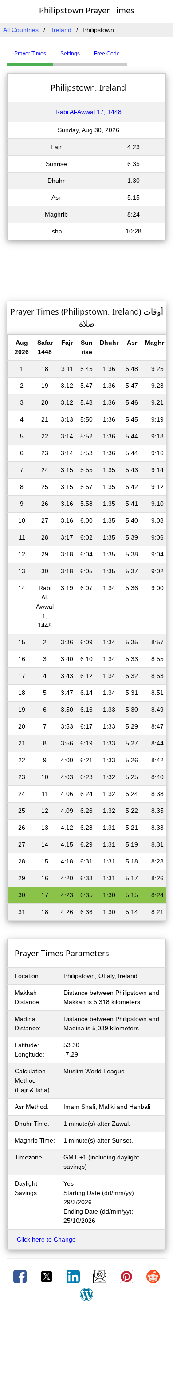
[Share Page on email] (101, 1276)
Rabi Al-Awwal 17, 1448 (88, 111)
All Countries (21, 29)
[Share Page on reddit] (153, 1276)
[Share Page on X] (47, 1276)
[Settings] (133, 50)
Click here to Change (46, 1239)
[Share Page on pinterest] (127, 1276)
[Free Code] (138, 50)
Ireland (61, 29)
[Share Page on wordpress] (86, 1293)
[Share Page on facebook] (21, 1276)
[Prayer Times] (129, 50)
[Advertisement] (86, 269)
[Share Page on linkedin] (74, 1276)
